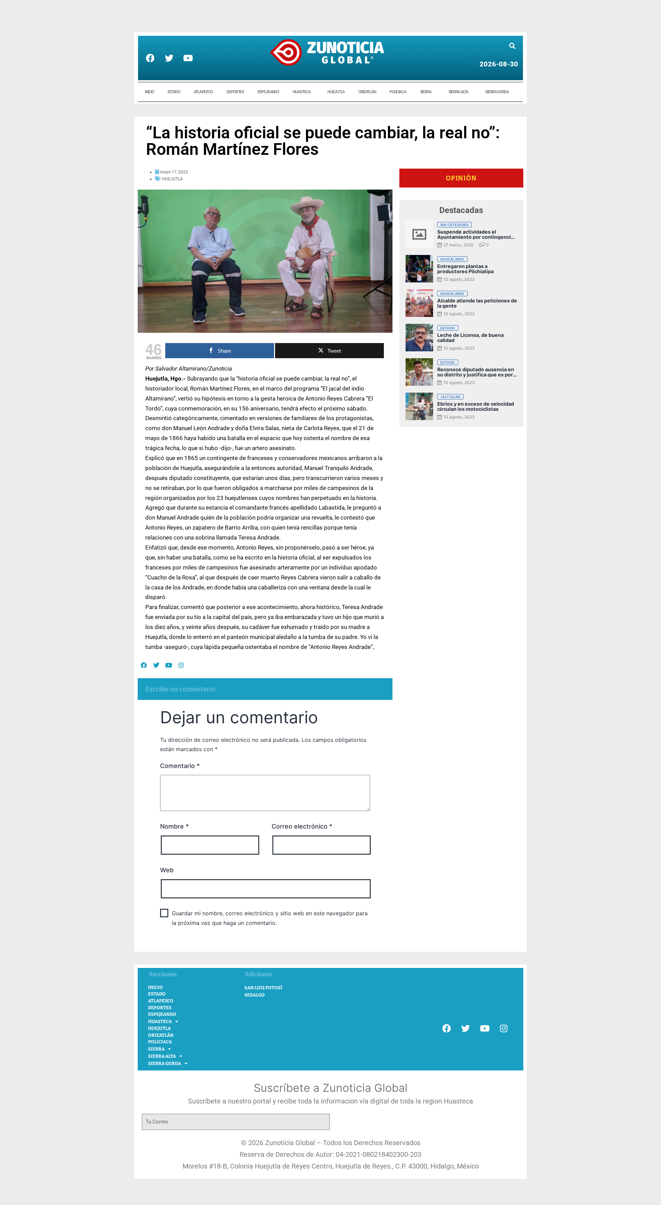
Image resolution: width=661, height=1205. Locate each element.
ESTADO (174, 91)
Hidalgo (254, 995)
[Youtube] (188, 58)
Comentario (180, 765)
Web (167, 870)
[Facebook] (150, 58)
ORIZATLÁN (367, 91)
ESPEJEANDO (268, 91)
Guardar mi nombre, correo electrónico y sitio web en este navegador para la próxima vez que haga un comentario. (270, 918)
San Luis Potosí (263, 987)
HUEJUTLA (336, 91)
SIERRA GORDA (496, 91)
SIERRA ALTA (458, 91)
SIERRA (425, 91)
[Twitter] (169, 58)
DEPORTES (235, 91)
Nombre (174, 826)
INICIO (149, 91)
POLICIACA (397, 91)
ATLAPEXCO (203, 91)
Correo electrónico (302, 826)
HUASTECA (302, 91)
